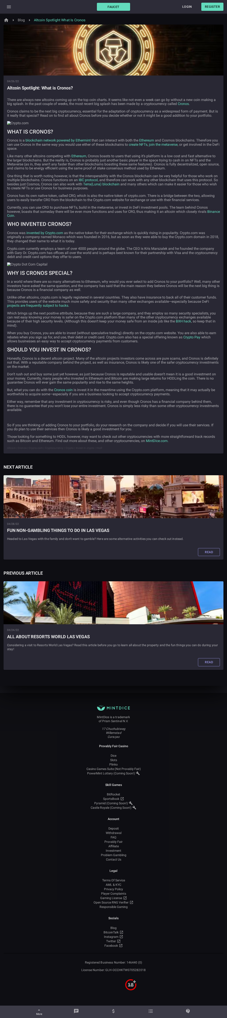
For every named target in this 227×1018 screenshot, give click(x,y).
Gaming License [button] (111, 898)
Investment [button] (113, 850)
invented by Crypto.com (44, 233)
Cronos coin (63, 390)
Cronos (183, 104)
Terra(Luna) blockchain (101, 184)
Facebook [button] (111, 945)
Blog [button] (113, 928)
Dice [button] (113, 755)
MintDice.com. (157, 441)
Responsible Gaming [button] (114, 907)
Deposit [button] (113, 828)
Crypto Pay (191, 337)
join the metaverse (163, 144)
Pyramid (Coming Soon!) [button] (111, 803)
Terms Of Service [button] (113, 880)
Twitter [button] (111, 941)
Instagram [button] (111, 936)
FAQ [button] (113, 837)
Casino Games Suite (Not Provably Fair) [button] (113, 769)
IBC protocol (88, 180)
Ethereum (146, 140)
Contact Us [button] (113, 859)
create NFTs (138, 144)
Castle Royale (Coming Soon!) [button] (111, 807)
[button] (113, 7)
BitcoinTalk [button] (111, 932)
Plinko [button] (113, 764)
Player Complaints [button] (113, 893)
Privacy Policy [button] (113, 889)
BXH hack (183, 321)
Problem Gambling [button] (113, 855)
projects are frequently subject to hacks (37, 305)
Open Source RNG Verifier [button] (111, 902)
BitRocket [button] (113, 794)
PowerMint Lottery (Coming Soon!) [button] (111, 773)
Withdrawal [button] (113, 833)
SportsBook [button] (111, 799)
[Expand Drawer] (9, 7)
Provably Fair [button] (113, 841)
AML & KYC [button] (113, 884)
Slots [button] (113, 760)
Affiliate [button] (113, 846)
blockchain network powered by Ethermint (58, 140)
